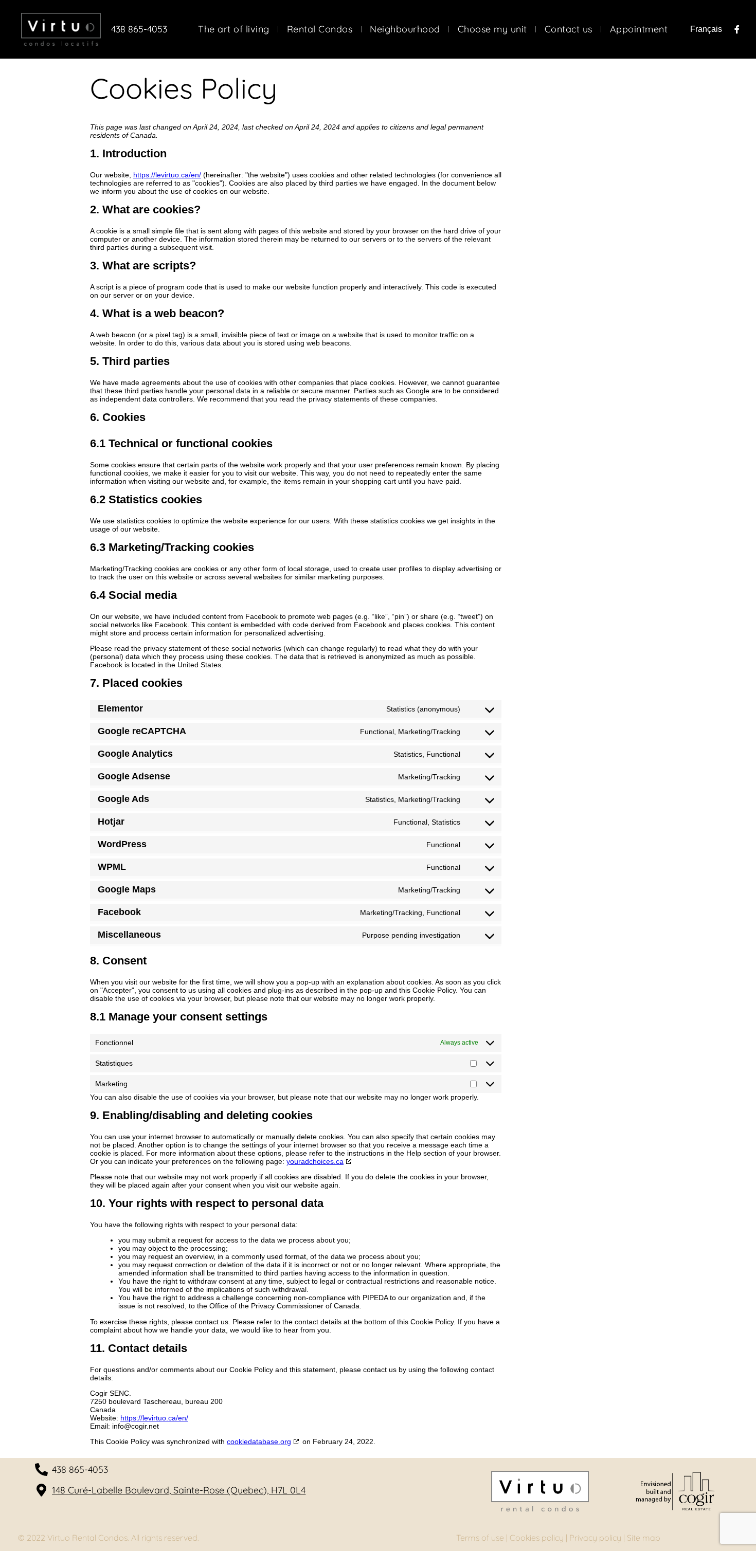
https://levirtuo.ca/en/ (167, 175)
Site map (643, 1537)
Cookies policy (537, 1537)
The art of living (233, 29)
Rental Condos (320, 29)
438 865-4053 (139, 29)
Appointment (639, 29)
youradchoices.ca (315, 1161)
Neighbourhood (405, 29)
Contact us (568, 29)
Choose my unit (492, 29)
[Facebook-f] (737, 29)
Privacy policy (595, 1537)
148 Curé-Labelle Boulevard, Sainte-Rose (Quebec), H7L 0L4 (178, 1490)
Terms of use (480, 1537)
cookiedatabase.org (259, 1441)
